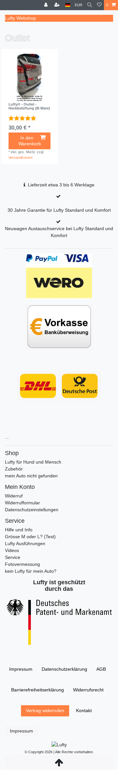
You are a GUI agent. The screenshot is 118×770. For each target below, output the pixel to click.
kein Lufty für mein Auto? (30, 571)
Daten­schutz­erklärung (64, 669)
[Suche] (90, 5)
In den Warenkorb (29, 140)
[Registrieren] (57, 5)
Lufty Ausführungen (25, 543)
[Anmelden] (46, 5)
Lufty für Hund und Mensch (33, 462)
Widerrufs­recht (88, 689)
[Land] (67, 5)
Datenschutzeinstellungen (31, 509)
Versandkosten (20, 157)
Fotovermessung (22, 564)
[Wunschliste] (99, 5)
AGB (101, 669)
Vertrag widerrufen (45, 710)
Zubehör (14, 468)
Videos (12, 550)
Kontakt (84, 710)
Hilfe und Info (18, 529)
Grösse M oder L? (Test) (30, 536)
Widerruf (14, 495)
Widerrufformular (22, 502)
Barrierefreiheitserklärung (37, 689)
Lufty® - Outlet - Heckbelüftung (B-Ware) (29, 106)
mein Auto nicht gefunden (31, 475)
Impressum (20, 669)
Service (12, 557)
